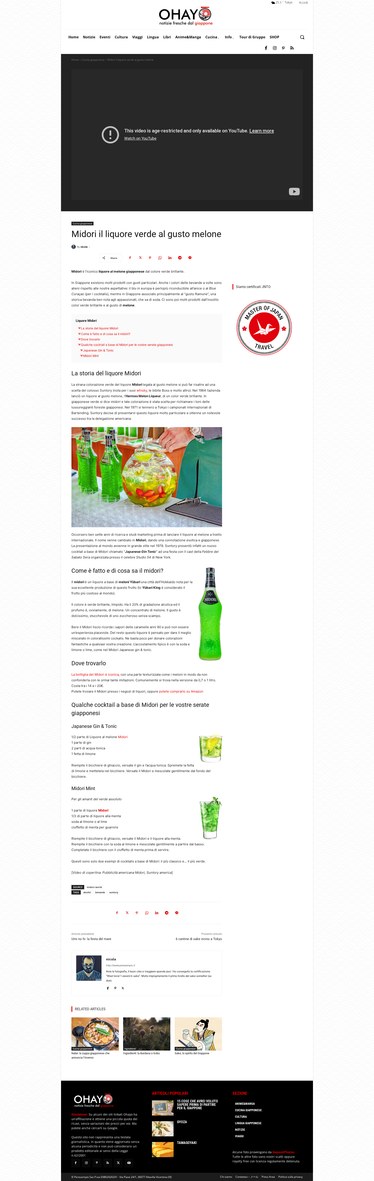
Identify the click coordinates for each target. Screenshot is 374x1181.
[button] (302, 37)
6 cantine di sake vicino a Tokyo (199, 939)
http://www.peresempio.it (120, 965)
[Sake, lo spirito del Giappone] (198, 1034)
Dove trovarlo (90, 339)
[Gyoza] (163, 1128)
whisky (142, 390)
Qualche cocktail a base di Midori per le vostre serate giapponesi (127, 344)
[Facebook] (266, 48)
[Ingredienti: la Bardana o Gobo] (147, 1034)
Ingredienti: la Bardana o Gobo (141, 1053)
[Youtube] (129, 1163)
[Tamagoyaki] (163, 1149)
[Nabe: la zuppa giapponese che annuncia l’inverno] (95, 1034)
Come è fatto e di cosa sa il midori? (105, 334)
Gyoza (182, 1122)
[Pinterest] (283, 48)
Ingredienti (130, 1048)
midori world (94, 887)
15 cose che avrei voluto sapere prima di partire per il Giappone (197, 1104)
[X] (140, 258)
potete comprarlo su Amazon (181, 691)
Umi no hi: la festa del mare (91, 939)
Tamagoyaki (187, 1143)
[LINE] (189, 258)
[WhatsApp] (160, 258)
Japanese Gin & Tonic (98, 350)
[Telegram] (180, 258)
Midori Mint (91, 356)
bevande (100, 892)
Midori (122, 737)
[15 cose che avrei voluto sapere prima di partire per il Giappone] (163, 1108)
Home (75, 60)
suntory (113, 892)
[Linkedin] (170, 258)
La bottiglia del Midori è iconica (95, 674)
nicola (84, 246)
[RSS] (292, 48)
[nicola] (74, 247)
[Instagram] (274, 48)
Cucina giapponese (93, 60)
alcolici (87, 892)
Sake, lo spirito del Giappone (192, 1053)
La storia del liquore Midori (99, 328)
